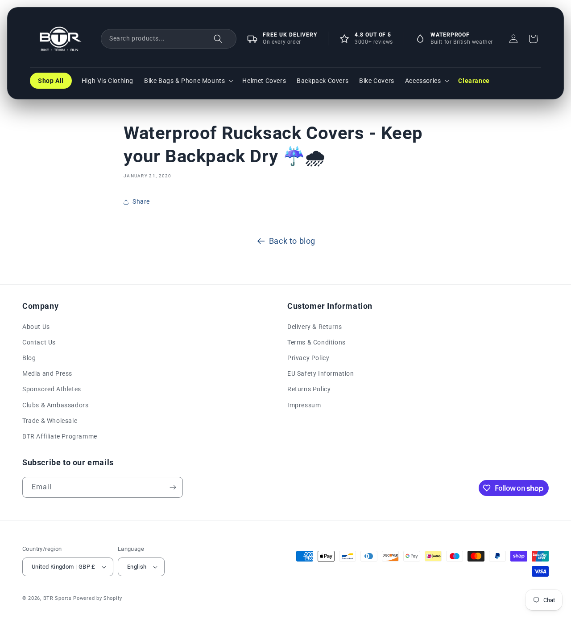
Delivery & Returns (314, 326)
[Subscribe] (172, 487)
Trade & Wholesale (49, 420)
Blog (29, 357)
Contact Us (39, 341)
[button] (168, 39)
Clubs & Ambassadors (55, 404)
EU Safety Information (320, 373)
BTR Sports (57, 598)
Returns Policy (309, 389)
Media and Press (47, 373)
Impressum (304, 404)
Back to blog (292, 241)
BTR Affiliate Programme (59, 435)
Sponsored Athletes (51, 389)
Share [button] (141, 201)
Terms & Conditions (316, 341)
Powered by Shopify (97, 598)
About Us (36, 326)
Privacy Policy (308, 357)
